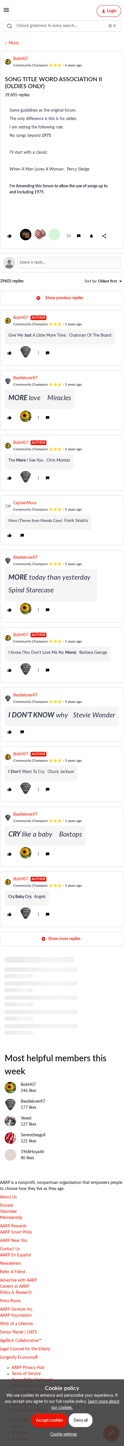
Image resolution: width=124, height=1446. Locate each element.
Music (14, 43)
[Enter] (9, 26)
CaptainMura (24, 503)
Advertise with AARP (18, 1280)
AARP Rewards (13, 1226)
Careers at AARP (14, 1286)
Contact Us (10, 1249)
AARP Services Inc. (16, 1309)
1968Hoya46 (32, 1152)
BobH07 (20, 59)
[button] (6, 12)
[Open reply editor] (62, 262)
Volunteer (8, 1212)
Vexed (26, 1118)
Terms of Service (26, 1374)
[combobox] (62, 26)
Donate (6, 1206)
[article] (62, 338)
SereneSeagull (33, 1135)
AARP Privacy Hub (28, 1368)
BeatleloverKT (25, 378)
